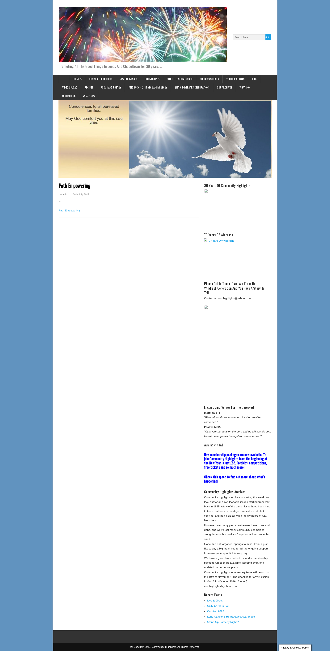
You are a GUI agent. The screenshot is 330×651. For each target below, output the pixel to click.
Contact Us (68, 96)
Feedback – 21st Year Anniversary (148, 87)
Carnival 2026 (215, 611)
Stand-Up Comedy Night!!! (223, 621)
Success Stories (209, 79)
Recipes (89, 87)
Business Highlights (100, 79)
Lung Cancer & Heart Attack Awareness (231, 616)
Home (76, 79)
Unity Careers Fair (218, 605)
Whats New (89, 96)
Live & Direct (214, 600)
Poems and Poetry (111, 87)
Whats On (244, 87)
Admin (63, 194)
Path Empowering (69, 210)
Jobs (254, 79)
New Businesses (128, 79)
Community (151, 79)
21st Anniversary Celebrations (192, 87)
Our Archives (224, 87)
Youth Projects (235, 79)
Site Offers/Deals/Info (179, 79)
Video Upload (69, 87)
